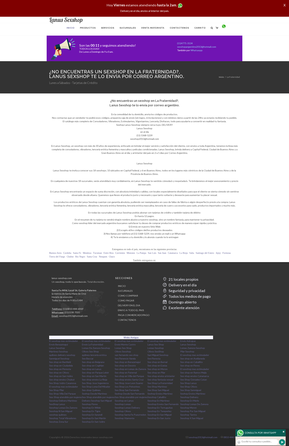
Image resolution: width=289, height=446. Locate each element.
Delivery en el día (182, 285)
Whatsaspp (196, 50)
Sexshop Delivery (189, 397)
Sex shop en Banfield (60, 362)
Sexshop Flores (90, 404)
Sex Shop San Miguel (158, 390)
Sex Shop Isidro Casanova (62, 383)
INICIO (122, 286)
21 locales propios (183, 279)
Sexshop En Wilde (91, 407)
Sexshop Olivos (123, 411)
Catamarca (173, 253)
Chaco (112, 256)
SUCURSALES (125, 290)
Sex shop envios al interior (161, 376)
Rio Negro (80, 256)
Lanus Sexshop (188, 344)
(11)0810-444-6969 (73, 308)
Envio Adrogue (188, 341)
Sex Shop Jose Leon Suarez (129, 383)
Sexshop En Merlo (189, 400)
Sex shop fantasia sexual (160, 379)
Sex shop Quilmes (91, 390)
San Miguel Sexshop (158, 355)
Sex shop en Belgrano (93, 362)
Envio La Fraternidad (92, 344)
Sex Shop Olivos (188, 386)
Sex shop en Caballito (191, 362)
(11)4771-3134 (185, 43)
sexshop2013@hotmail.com (73, 315)
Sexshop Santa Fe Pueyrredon (130, 414)
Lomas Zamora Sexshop (192, 348)
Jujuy (218, 253)
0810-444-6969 (231, 437)
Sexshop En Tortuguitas (160, 407)
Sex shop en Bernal (157, 362)
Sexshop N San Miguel (60, 411)
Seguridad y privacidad (186, 290)
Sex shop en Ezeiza (157, 365)
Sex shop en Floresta (60, 369)
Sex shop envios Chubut (62, 379)
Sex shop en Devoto (125, 365)
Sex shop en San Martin (94, 376)
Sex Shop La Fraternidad (160, 383)
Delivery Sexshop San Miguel (97, 400)
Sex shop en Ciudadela (61, 365)
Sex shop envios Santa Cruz (129, 379)
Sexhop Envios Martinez (160, 393)
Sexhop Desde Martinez (94, 393)
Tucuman (97, 253)
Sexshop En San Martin (94, 418)
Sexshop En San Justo (159, 418)
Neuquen (103, 256)
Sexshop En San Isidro (93, 421)
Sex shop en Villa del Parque (129, 376)
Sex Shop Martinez (157, 386)
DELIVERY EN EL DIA (129, 305)
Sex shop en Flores (190, 365)
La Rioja (183, 253)
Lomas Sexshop (156, 348)
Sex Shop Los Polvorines (127, 386)
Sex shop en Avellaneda (192, 358)
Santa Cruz (92, 256)
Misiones (131, 253)
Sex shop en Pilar (156, 372)
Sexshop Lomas (123, 404)
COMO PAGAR (126, 300)
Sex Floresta (154, 358)
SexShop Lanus (57, 404)
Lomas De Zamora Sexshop (96, 348)
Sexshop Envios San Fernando (163, 404)
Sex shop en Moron (158, 369)
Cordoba (67, 253)
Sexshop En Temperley (159, 411)
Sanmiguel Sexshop (59, 358)
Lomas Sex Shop (123, 348)
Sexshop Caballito (157, 397)
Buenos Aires (55, 253)
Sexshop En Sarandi (92, 414)
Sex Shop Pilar (56, 390)
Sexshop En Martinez (158, 400)
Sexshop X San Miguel (191, 418)
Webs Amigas (131, 337)
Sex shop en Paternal (126, 372)
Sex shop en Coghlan (93, 365)
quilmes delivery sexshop (62, 355)
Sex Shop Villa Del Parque (62, 393)
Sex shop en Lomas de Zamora (130, 369)
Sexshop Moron (188, 407)
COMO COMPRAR (128, 295)
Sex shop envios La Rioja (94, 379)
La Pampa (141, 253)
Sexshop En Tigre (91, 411)
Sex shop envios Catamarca (194, 376)
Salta (191, 253)
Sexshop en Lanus (124, 400)
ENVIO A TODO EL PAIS (131, 310)
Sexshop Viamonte (124, 418)
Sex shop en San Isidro (61, 376)
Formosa (226, 253)
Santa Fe (77, 253)
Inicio (221, 77)
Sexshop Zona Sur (58, 421)
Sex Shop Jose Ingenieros (95, 383)
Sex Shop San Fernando (127, 390)
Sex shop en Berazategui (127, 362)
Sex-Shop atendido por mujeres (65, 397)
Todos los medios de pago (189, 296)
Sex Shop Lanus (188, 383)
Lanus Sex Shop (156, 344)
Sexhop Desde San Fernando (130, 393)
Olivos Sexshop (123, 351)
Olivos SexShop (156, 351)
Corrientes (120, 253)
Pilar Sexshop (187, 351)
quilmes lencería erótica (94, 355)
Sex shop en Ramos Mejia (193, 372)
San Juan (162, 253)
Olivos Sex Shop (90, 351)
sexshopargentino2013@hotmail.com (196, 46)
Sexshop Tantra (188, 414)
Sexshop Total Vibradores (62, 418)
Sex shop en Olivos (59, 372)
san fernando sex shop (126, 355)
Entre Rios (109, 253)
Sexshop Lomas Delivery (127, 407)
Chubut (70, 256)
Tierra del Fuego (57, 256)
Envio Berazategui (58, 344)
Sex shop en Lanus (91, 369)
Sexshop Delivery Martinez (63, 400)
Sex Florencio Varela (125, 358)
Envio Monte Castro (125, 344)
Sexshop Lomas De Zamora (194, 404)
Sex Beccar (87, 358)
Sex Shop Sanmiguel (190, 390)
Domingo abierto (182, 302)
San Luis (152, 253)
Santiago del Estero (205, 253)
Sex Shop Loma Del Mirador (96, 386)
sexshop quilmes (58, 414)
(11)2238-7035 (72, 312)
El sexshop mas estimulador (63, 341)
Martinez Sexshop (58, 351)
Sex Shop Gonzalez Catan (193, 379)
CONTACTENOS (127, 319)
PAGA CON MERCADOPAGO (134, 315)
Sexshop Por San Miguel (192, 411)
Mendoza (87, 253)
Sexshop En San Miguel (160, 414)
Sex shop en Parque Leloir (95, 372)
